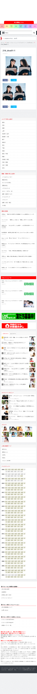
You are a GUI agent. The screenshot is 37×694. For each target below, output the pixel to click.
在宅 (3, 168)
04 (15, 469)
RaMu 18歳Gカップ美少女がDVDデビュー (15, 342)
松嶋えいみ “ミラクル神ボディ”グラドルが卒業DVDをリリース (16, 267)
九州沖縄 (30, 26)
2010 (3, 543)
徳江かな (4, 449)
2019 (3, 501)
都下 (3, 139)
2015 (3, 520)
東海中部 (11, 26)
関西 (16, 26)
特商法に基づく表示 (6, 595)
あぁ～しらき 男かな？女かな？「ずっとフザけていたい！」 (16, 238)
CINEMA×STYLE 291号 (10, 38)
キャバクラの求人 (6, 182)
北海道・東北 (5, 159)
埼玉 (3, 145)
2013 (3, 529)
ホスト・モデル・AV (7, 191)
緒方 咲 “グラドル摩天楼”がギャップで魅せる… (16, 374)
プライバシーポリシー (7, 598)
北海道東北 (20, 26)
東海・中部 (5, 153)
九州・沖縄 (5, 165)
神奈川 (4, 142)
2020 (3, 497)
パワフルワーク (6, 188)
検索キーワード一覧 (6, 625)
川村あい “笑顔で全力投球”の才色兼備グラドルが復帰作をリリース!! (18, 214)
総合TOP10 (13, 333)
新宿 (3, 122)
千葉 (3, 148)
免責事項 (4, 592)
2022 (3, 488)
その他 (4, 205)
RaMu (3, 457)
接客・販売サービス (7, 194)
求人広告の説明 (5, 589)
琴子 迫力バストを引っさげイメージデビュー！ (16, 353)
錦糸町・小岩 (5, 136)
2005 (3, 566)
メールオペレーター (7, 177)
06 (21, 469)
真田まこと (5, 452)
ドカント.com (26, 668)
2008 (3, 552)
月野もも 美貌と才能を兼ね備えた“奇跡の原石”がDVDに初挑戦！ (17, 256)
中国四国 (25, 26)
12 (21, 476)
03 (12, 469)
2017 (3, 511)
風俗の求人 (5, 180)
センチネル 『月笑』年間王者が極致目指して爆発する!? (15, 250)
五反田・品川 (5, 134)
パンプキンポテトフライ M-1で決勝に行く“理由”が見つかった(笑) (17, 262)
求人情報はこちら (19, 22)
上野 (3, 131)
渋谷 (3, 125)
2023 (3, 483)
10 (14, 485)
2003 (3, 575)
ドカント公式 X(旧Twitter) (8, 619)
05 (18, 469)
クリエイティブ (6, 197)
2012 (3, 534)
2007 (3, 556)
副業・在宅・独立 (6, 202)
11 (17, 485)
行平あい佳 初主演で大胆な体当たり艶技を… (15, 358)
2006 (3, 561)
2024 (3, 478)
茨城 (3, 151)
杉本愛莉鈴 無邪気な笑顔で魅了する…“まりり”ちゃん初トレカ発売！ (18, 232)
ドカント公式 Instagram (7, 622)
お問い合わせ (5, 610)
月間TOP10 (5, 333)
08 (8, 485)
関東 (7, 26)
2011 (3, 538)
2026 (3, 469)
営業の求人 (5, 185)
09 (11, 485)
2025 (3, 474)
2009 (3, 547)
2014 (3, 524)
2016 (3, 515)
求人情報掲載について (7, 607)
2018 (3, 506)
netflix (3, 455)
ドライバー (5, 199)
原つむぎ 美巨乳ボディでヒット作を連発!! (15, 384)
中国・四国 (5, 162)
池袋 (3, 128)
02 (8, 469)
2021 (3, 492)
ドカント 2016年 (6, 460)
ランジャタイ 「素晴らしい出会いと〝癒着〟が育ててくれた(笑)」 (17, 219)
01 (5, 469)
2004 (3, 570)
